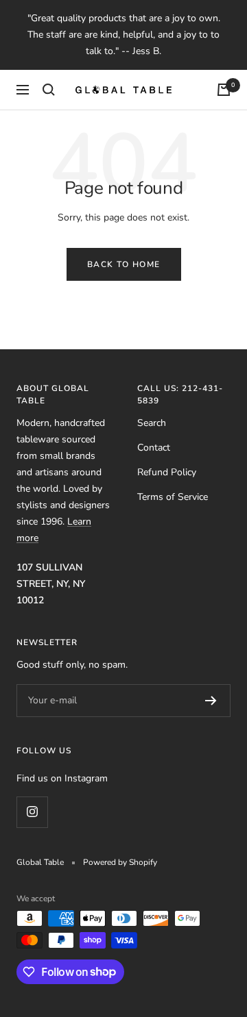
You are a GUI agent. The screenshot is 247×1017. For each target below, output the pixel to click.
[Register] (211, 700)
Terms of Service (172, 496)
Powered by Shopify (120, 862)
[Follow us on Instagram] (31, 811)
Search (151, 422)
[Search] (49, 90)
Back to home (124, 264)
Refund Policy (166, 472)
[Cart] (224, 90)
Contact (153, 447)
